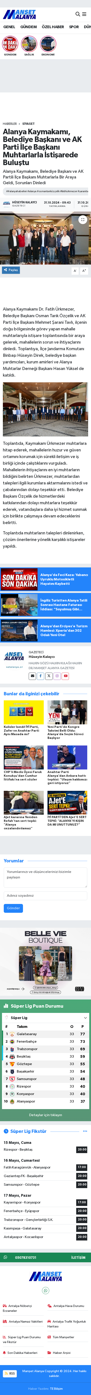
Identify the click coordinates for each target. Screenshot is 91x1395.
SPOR (74, 27)
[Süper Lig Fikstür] (85, 1131)
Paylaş (13, 270)
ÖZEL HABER (53, 27)
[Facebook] (40, 676)
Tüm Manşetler (63, 1337)
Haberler (10, 123)
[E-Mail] (32, 676)
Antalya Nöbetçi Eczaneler (17, 1308)
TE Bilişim (56, 1388)
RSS (12, 1373)
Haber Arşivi (61, 1353)
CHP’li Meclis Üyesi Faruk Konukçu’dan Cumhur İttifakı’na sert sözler (23, 776)
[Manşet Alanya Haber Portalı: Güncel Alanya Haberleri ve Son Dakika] (19, 14)
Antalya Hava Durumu (68, 1306)
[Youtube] (65, 676)
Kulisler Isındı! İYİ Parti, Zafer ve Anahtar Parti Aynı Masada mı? (21, 730)
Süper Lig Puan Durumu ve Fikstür (22, 1340)
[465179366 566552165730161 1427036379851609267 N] (45, 409)
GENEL (9, 27)
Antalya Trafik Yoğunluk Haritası (66, 1324)
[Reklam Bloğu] (45, 962)
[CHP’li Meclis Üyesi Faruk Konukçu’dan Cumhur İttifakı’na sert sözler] (24, 757)
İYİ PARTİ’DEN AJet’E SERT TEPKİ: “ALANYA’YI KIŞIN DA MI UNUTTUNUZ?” (67, 821)
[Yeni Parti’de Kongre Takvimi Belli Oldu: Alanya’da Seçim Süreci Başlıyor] (67, 712)
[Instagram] (57, 676)
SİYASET (28, 123)
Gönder (13, 908)
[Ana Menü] (84, 14)
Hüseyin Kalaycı (42, 657)
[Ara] (78, 14)
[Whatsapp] (45, 1290)
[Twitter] (49, 676)
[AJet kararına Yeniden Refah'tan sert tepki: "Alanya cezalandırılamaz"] (24, 802)
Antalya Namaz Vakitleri (26, 1321)
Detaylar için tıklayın (45, 1115)
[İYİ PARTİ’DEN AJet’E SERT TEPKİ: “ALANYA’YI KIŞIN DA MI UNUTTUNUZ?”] (67, 802)
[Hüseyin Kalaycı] (14, 660)
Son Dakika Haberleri (22, 1353)
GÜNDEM (28, 27)
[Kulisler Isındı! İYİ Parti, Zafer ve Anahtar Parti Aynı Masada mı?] (24, 712)
